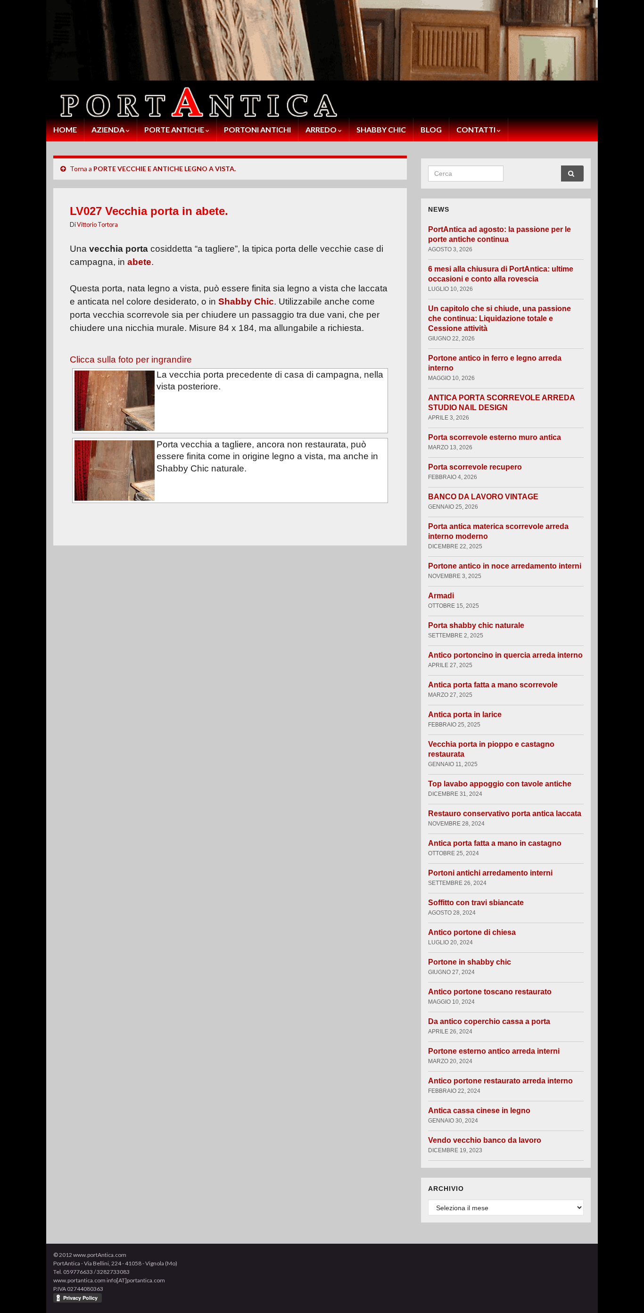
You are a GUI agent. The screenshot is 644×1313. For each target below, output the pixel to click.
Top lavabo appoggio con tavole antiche (499, 784)
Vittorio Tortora (97, 224)
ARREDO (321, 129)
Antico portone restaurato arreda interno (500, 1081)
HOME (65, 129)
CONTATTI (476, 129)
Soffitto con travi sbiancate (476, 903)
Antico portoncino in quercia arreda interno (505, 655)
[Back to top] (623, 1292)
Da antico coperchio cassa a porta (489, 1021)
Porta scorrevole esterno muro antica (494, 437)
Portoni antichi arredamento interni (490, 873)
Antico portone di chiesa (472, 932)
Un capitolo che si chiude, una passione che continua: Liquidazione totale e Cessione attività (499, 318)
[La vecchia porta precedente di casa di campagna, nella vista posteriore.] (114, 401)
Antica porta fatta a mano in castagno (494, 843)
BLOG (431, 129)
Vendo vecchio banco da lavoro (484, 1140)
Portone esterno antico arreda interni (494, 1051)
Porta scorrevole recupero (475, 467)
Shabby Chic (246, 301)
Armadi (441, 596)
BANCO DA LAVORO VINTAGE (483, 497)
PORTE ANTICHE (175, 129)
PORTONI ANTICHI (257, 129)
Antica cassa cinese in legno (479, 1111)
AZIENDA (108, 129)
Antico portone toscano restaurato (490, 992)
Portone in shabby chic (469, 962)
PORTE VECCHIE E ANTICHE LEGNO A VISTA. (164, 169)
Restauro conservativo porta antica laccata (504, 813)
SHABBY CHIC (381, 129)
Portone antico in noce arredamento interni (504, 566)
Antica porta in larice (465, 714)
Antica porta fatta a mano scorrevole (493, 685)
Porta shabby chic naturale (476, 625)
